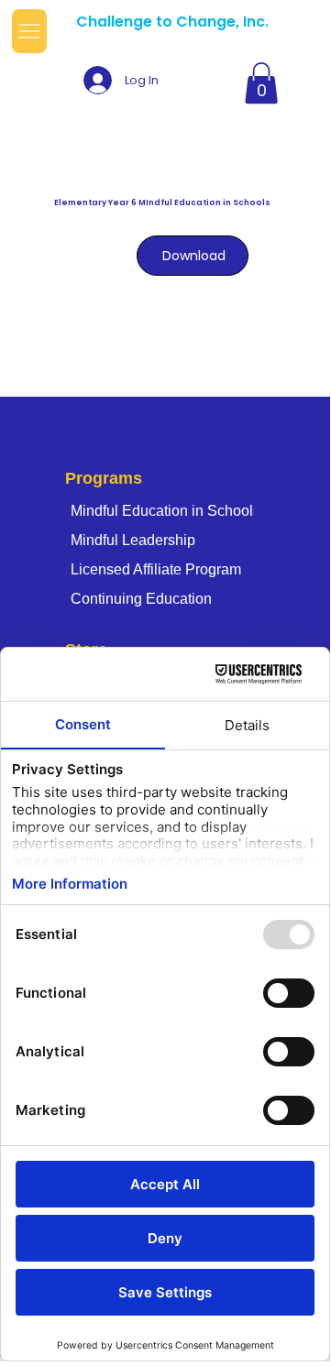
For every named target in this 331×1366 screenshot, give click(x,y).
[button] (261, 83)
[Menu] (29, 31)
